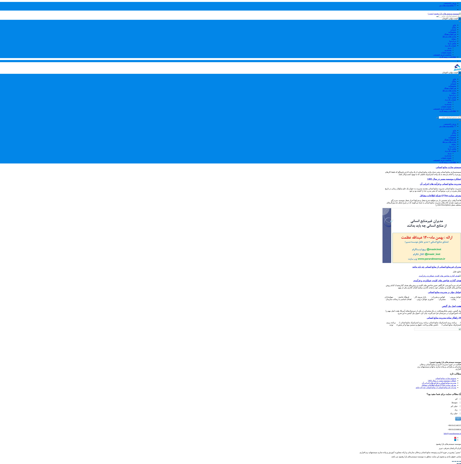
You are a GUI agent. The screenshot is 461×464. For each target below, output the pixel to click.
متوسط (455, 402)
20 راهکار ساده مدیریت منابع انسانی (444, 317)
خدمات (453, 30)
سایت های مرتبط (449, 36)
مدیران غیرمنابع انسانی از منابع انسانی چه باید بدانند (436, 267)
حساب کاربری (450, 46)
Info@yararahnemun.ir (452, 434)
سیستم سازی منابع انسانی (448, 167)
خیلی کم (454, 406)
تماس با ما (452, 43)
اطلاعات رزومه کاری (447, 57)
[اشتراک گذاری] (455, 461)
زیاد (456, 410)
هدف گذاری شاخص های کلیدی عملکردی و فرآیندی (437, 280)
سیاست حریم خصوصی (442, 55)
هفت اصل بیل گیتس (451, 306)
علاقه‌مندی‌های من (446, 5)
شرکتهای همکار (450, 34)
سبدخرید (448, 50)
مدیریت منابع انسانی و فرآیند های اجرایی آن (440, 184)
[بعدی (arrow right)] (458, 463)
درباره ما (452, 41)
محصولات (452, 32)
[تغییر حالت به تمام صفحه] (458, 461)
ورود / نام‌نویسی (450, 3)
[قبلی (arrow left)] (460, 463)
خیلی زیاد (454, 413)
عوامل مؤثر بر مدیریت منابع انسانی (444, 292)
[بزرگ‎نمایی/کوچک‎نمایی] (460, 461)
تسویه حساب (446, 52)
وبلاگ (454, 27)
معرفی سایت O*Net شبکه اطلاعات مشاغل (440, 195)
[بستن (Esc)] (453, 461)
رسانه (454, 39)
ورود (449, 48)
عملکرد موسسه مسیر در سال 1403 (444, 179)
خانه (454, 25)
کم (456, 399)
